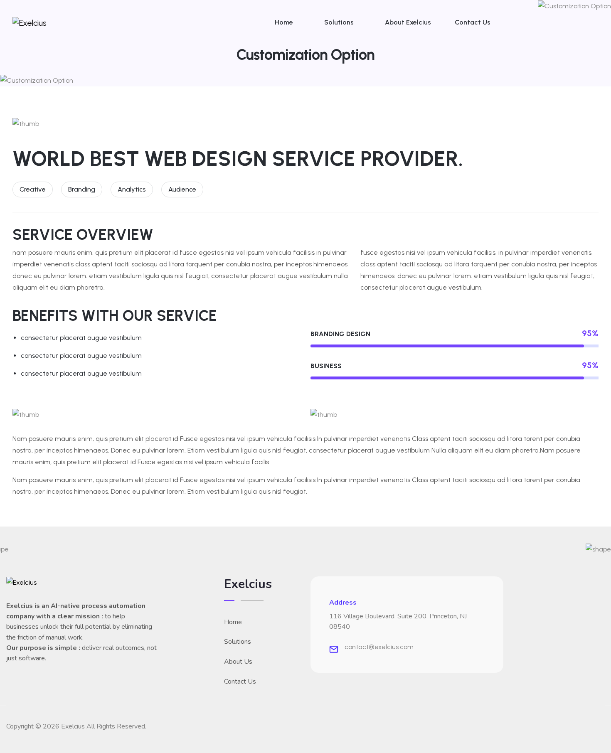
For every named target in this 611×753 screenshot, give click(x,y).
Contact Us (472, 22)
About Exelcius (408, 22)
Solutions (339, 22)
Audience (182, 189)
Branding (81, 189)
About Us (238, 661)
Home (284, 22)
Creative (33, 189)
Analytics (132, 189)
